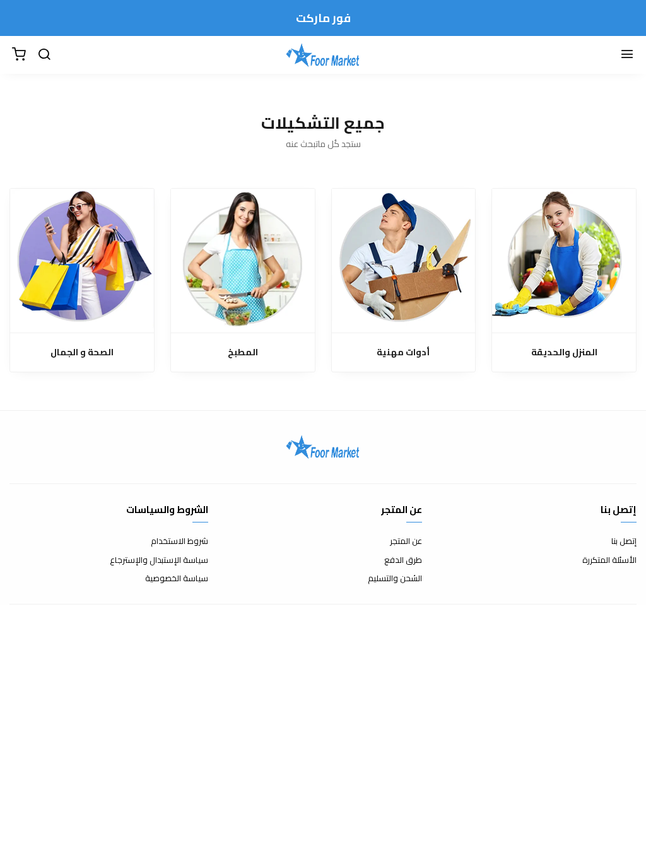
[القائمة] (627, 54)
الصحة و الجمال (82, 352)
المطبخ (243, 352)
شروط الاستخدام (179, 541)
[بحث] (44, 54)
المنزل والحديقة (564, 352)
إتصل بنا (624, 541)
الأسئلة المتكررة (609, 560)
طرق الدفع (403, 560)
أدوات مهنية (403, 352)
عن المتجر (406, 541)
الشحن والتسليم (395, 578)
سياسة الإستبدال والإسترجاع (159, 560)
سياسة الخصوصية (176, 578)
